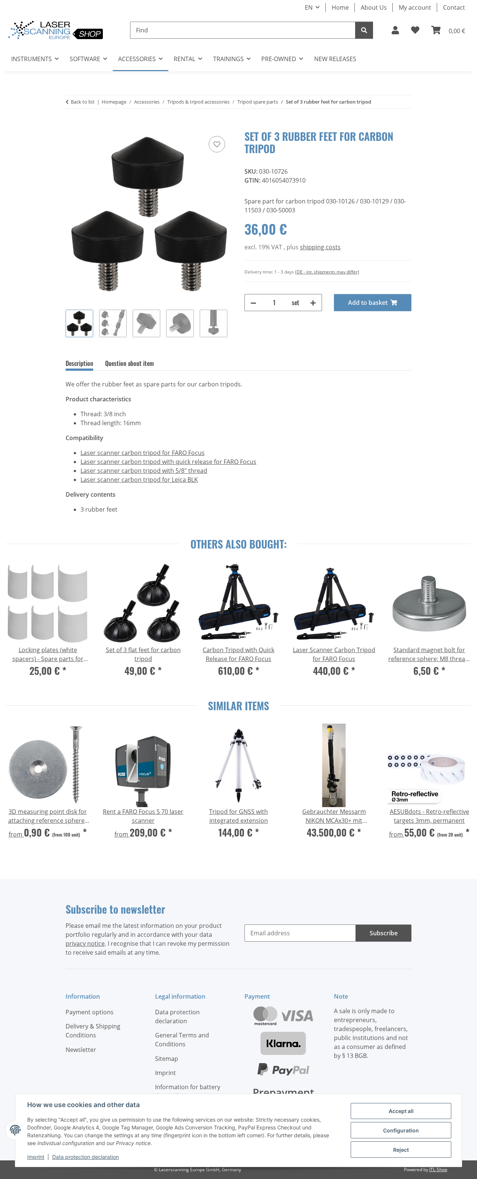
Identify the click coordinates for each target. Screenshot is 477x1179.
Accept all (401, 1111)
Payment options (90, 1012)
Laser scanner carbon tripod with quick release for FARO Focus (168, 462)
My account (415, 7)
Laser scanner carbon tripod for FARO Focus (142, 453)
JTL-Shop (438, 1169)
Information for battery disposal (187, 1091)
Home (340, 7)
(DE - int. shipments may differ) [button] (327, 272)
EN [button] (309, 7)
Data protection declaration (85, 1157)
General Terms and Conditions (182, 1039)
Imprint (35, 1157)
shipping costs (320, 247)
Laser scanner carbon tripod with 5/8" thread (143, 471)
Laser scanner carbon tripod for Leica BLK (139, 479)
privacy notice (85, 943)
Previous (18, 624)
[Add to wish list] (217, 144)
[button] (395, 30)
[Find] (364, 30)
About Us (374, 7)
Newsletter (81, 1050)
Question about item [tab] (129, 363)
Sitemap (166, 1059)
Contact (454, 7)
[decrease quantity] (253, 302)
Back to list (83, 101)
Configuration (401, 1130)
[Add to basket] (72, 126)
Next (458, 624)
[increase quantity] (313, 302)
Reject (401, 1150)
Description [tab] (79, 363)
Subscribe (384, 933)
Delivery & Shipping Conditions (93, 1030)
